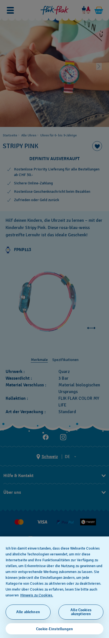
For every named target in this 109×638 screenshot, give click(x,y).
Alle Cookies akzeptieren (80, 612)
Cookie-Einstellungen (54, 629)
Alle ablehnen (28, 612)
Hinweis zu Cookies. (36, 595)
